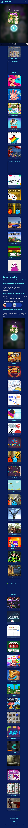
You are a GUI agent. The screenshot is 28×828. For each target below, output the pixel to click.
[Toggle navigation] (15, 2)
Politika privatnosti (14, 819)
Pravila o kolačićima (14, 816)
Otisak (14, 821)
